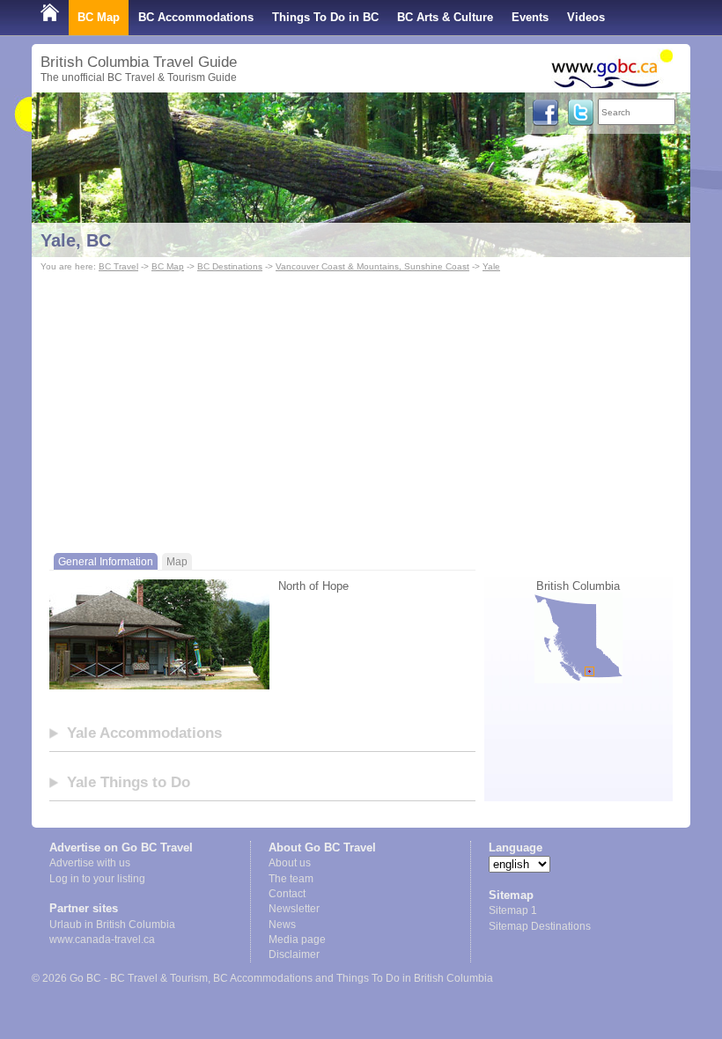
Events (530, 17)
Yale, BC (76, 240)
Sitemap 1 (513, 910)
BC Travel (118, 266)
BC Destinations (229, 266)
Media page (297, 939)
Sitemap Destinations (540, 926)
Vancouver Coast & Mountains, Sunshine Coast (372, 266)
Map (177, 561)
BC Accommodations (196, 17)
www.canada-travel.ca (102, 939)
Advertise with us (89, 863)
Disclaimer (294, 954)
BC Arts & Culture (445, 17)
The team (291, 878)
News (282, 924)
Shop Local (72, 52)
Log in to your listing (97, 878)
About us (290, 863)
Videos (586, 17)
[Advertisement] (361, 407)
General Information (105, 561)
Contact (287, 893)
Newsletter (294, 908)
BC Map (98, 17)
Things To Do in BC (325, 17)
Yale (491, 266)
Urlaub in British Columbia (112, 924)
